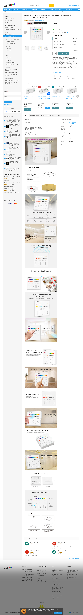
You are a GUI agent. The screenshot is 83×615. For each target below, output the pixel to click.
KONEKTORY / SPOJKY (9, 77)
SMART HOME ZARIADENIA (11, 72)
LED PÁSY (7, 32)
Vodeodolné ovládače (10, 62)
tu (51, 610)
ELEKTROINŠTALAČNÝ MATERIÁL (12, 80)
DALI (7, 59)
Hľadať (51, 5)
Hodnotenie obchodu (41, 581)
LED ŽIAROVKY (8, 24)
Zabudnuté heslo (8, 106)
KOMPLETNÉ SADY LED (10, 27)
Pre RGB (8, 46)
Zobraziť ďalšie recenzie (73, 558)
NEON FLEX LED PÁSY (9, 18)
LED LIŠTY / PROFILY (9, 34)
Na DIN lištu (9, 60)
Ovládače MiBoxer (10, 41)
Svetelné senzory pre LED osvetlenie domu (57, 583)
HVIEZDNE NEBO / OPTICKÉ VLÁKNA (13, 29)
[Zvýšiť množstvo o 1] (57, 53)
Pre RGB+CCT (9, 50)
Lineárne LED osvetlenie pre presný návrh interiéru (58, 579)
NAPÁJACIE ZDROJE (9, 78)
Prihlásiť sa (8, 101)
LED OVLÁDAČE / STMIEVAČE (11, 36)
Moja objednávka (40, 580)
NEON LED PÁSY (8, 20)
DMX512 (8, 67)
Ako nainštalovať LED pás (72, 574)
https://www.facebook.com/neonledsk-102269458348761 (29, 574)
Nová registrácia (7, 104)
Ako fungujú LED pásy (71, 577)
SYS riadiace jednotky (11, 66)
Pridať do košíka (64, 53)
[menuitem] (7, 9)
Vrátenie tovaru (40, 575)
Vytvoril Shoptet (75, 612)
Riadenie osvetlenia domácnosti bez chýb (56, 592)
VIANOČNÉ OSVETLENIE (10, 31)
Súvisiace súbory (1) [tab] (34, 115)
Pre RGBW (8, 48)
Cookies (38, 576)
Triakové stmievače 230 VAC (12, 64)
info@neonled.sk (28, 569)
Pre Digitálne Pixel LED (11, 52)
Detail (48, 107)
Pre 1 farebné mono (10, 43)
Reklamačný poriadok (41, 573)
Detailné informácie (56, 72)
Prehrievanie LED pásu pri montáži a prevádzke (57, 588)
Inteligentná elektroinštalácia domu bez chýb (58, 570)
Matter (7, 53)
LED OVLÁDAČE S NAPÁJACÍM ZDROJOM (11, 70)
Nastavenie (39, 612)
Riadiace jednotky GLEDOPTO (12, 39)
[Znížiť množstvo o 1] (57, 54)
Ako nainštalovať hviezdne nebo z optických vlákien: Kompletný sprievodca (72, 570)
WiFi (7, 55)
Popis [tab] (26, 115)
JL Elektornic (41, 602)
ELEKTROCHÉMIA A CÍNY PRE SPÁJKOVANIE (11, 83)
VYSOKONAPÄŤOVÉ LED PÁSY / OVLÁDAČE (11, 75)
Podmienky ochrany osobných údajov (41, 571)
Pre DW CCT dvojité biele (11, 45)
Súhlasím (58, 612)
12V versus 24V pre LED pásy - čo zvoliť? (57, 596)
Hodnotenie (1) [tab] (51, 115)
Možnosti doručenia (71, 32)
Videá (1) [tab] (43, 115)
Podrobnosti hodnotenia (40, 20)
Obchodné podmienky (40, 1)
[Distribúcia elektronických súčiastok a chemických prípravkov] (41, 606)
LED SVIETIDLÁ (8, 22)
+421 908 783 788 (28, 571)
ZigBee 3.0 (8, 57)
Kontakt (38, 578)
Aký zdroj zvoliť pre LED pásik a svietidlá (57, 575)
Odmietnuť (48, 612)
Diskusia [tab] (58, 115)
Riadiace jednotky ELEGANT (12, 38)
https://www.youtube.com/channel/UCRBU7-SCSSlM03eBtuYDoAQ (29, 581)
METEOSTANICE (8, 85)
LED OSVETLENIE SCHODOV (11, 25)
